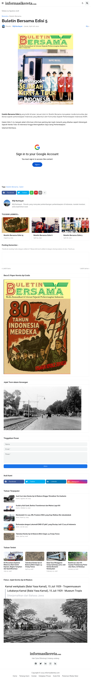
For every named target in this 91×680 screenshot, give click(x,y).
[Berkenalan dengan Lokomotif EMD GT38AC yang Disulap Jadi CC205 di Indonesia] (9, 527)
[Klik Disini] (37, 373)
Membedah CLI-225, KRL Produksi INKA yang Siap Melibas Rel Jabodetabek (43, 515)
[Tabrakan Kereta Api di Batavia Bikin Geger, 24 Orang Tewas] (9, 536)
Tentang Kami (24, 676)
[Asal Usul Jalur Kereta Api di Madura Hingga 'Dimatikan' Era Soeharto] (9, 498)
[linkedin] (45, 664)
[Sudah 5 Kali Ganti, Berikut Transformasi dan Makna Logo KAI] (9, 508)
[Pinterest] (36, 193)
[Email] (40, 193)
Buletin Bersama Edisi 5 (72, 235)
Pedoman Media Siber (70, 676)
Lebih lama (84, 268)
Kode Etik (56, 676)
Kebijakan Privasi (45, 676)
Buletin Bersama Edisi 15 (13, 235)
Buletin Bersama (15, 16)
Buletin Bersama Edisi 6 (43, 235)
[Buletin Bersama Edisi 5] (75, 225)
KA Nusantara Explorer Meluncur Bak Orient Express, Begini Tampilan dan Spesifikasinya (13, 566)
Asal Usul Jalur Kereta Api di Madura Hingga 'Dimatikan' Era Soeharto (41, 496)
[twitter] (41, 664)
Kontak (34, 676)
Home (15, 676)
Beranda (5, 16)
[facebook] (36, 664)
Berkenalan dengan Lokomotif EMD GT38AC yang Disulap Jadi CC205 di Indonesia (46, 524)
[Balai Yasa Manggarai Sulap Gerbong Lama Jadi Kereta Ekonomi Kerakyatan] (56, 556)
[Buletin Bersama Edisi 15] (15, 225)
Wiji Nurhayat (18, 201)
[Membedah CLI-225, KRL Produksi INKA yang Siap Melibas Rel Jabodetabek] (9, 517)
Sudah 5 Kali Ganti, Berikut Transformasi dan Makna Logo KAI (38, 505)
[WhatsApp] (32, 193)
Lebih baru (7, 268)
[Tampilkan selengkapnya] (44, 193)
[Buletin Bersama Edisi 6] (45, 225)
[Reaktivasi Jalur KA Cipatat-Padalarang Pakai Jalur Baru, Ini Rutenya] (77, 556)
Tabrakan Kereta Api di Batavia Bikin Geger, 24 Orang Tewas (38, 534)
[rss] (55, 664)
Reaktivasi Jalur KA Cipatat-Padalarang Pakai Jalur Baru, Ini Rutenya (77, 565)
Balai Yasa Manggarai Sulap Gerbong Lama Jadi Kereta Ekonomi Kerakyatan (56, 566)
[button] (2, 3)
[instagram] (50, 664)
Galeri (21, 187)
